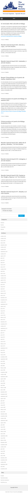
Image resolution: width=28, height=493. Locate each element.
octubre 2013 (3, 282)
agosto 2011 (3, 330)
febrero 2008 (3, 387)
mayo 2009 (3, 363)
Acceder (2, 475)
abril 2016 (3, 271)
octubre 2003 (3, 446)
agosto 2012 (3, 306)
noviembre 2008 (4, 372)
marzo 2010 (3, 354)
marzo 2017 (3, 264)
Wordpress (20, 491)
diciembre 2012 (4, 297)
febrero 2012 (3, 317)
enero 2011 (3, 345)
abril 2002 (3, 466)
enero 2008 (3, 389)
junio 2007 (3, 402)
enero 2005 (3, 433)
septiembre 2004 (4, 435)
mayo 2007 (3, 405)
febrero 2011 (3, 343)
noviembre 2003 (4, 444)
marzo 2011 (3, 341)
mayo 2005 (3, 427)
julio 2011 (2, 332)
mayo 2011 (3, 337)
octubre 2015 (3, 275)
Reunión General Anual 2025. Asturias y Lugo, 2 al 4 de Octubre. (13, 45)
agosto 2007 (3, 398)
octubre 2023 (3, 238)
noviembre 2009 (4, 356)
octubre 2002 (3, 462)
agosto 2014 (3, 280)
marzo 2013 (3, 291)
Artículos (2, 222)
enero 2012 (3, 319)
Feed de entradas (4, 477)
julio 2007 (2, 400)
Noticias (7, 39)
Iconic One (7, 491)
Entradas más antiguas (7, 210)
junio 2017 (3, 260)
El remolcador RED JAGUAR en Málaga (13, 23)
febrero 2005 (3, 431)
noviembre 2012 (4, 299)
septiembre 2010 (4, 348)
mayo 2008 (3, 383)
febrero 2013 (3, 293)
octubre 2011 (3, 326)
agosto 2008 (3, 378)
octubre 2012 (3, 302)
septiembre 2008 (4, 376)
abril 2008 (3, 385)
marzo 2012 (3, 315)
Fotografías (3, 227)
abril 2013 (3, 288)
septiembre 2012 (4, 304)
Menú (14, 18)
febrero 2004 (3, 440)
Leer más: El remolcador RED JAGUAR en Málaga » (11, 36)
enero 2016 (3, 273)
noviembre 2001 (4, 468)
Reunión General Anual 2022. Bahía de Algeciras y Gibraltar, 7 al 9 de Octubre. (13, 143)
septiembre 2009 (4, 359)
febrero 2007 (3, 409)
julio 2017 (2, 258)
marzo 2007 (3, 407)
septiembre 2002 (4, 464)
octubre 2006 (3, 418)
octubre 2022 (3, 247)
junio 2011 (3, 334)
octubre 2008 (3, 374)
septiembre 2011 (4, 328)
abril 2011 (3, 339)
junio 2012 (3, 308)
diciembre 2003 (4, 442)
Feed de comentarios (5, 480)
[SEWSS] (14, 14)
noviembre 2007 (4, 394)
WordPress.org (4, 482)
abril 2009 (3, 365)
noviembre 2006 (4, 416)
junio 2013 (3, 284)
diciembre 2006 (4, 413)
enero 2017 (3, 266)
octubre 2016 (3, 269)
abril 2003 (3, 453)
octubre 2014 (3, 277)
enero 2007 (3, 411)
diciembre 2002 (4, 457)
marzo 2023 (3, 240)
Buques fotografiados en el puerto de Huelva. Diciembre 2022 (12, 78)
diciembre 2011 (4, 321)
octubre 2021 (3, 249)
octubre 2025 (3, 236)
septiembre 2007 (4, 396)
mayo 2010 (3, 352)
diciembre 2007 (4, 391)
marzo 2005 (3, 429)
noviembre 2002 (4, 459)
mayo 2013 (3, 286)
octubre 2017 (3, 253)
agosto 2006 (3, 422)
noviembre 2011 (4, 323)
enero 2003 (3, 455)
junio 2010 (3, 350)
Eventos (7, 72)
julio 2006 (2, 424)
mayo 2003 (3, 451)
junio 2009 (3, 361)
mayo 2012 (3, 310)
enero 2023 (3, 242)
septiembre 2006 (4, 420)
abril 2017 (3, 262)
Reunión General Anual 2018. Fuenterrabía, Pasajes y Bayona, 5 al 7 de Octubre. (13, 176)
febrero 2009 (3, 367)
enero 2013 (3, 295)
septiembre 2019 (4, 251)
